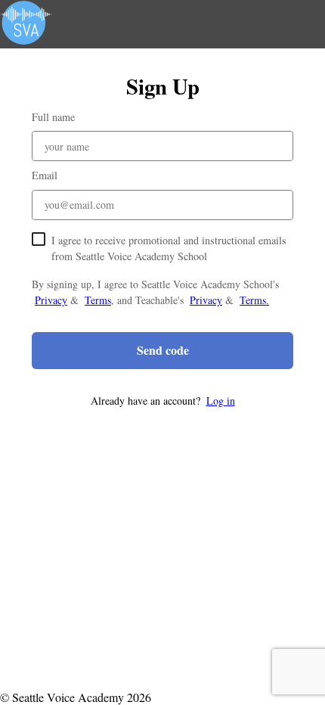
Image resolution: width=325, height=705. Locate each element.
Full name (53, 117)
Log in (220, 400)
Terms (98, 300)
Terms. (254, 300)
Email (44, 175)
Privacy (51, 300)
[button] (162, 400)
